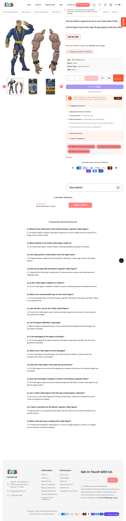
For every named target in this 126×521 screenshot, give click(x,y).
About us (44, 475)
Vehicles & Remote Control (41, 12)
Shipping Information (48, 491)
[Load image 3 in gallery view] (50, 86)
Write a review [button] (80, 205)
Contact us (45, 478)
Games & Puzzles (26, 12)
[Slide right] (61, 86)
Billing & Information (48, 488)
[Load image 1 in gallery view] (15, 86)
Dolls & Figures (56, 12)
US (116, 5)
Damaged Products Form (68, 491)
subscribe (113, 480)
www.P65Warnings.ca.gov (108, 498)
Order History (64, 478)
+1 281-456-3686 (16, 495)
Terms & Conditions (48, 484)
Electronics (115, 12)
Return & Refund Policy (49, 494)
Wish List (63, 481)
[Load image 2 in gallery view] (33, 86)
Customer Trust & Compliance (47, 498)
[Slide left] (4, 86)
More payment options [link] (94, 91)
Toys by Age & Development (10, 12)
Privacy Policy (46, 481)
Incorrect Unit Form (66, 484)
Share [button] (70, 157)
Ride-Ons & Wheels (103, 12)
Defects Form (64, 488)
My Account (64, 475)
